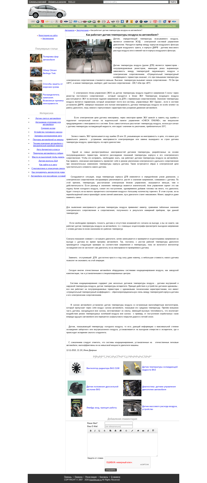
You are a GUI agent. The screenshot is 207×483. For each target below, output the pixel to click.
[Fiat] (61, 22)
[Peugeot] (122, 22)
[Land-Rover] (89, 22)
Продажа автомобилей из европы (48, 139)
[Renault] (132, 22)
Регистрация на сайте (48, 35)
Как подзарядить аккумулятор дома (48, 172)
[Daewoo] (52, 22)
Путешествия (66, 26)
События (35, 26)
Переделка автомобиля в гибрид (48, 153)
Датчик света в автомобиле (48, 118)
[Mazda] (103, 22)
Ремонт (119, 26)
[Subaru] (146, 22)
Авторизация (48, 38)
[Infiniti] (80, 22)
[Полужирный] (90, 430)
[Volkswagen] (160, 22)
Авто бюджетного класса (48, 149)
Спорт (100, 26)
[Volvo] (164, 22)
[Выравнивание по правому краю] (120, 430)
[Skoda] (141, 22)
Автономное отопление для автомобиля (48, 123)
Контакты (104, 477)
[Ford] (66, 22)
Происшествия (50, 26)
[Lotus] (99, 22)
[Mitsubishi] (108, 22)
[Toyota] (155, 22)
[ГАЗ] (169, 22)
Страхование (148, 26)
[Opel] (117, 22)
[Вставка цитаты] (143, 430)
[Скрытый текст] (138, 430)
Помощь (68, 477)
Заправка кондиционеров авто (48, 136)
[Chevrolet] (47, 22)
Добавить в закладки (57, 2)
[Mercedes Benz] (56, 22)
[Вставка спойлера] (153, 430)
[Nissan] (113, 22)
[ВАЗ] (174, 22)
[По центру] (115, 430)
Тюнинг (109, 26)
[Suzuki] (150, 22)
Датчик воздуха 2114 (48, 161)
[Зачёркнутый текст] (104, 430)
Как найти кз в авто (48, 164)
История (80, 26)
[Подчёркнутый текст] (99, 430)
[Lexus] (94, 22)
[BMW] (38, 22)
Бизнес (90, 26)
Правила (78, 477)
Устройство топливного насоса (48, 132)
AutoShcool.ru (95, 480)
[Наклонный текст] (95, 430)
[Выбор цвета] (132, 430)
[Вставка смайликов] (126, 430)
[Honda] (70, 22)
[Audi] (33, 22)
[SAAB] (136, 22)
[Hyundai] (75, 22)
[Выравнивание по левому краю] (110, 430)
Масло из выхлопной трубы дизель (48, 157)
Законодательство (167, 26)
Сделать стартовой (37, 2)
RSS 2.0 (71, 2)
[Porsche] (127, 22)
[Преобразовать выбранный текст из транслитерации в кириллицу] (148, 430)
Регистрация (91, 477)
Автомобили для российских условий (48, 176)
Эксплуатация (132, 26)
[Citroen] (42, 22)
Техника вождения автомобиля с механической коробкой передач (48, 144)
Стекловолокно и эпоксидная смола (48, 168)
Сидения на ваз (48, 128)
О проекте (115, 477)
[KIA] (85, 22)
